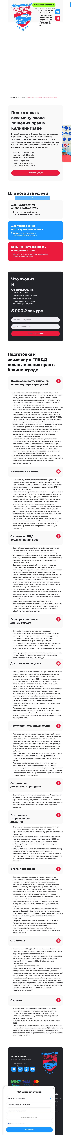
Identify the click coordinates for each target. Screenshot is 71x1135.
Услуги (20, 97)
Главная (12, 97)
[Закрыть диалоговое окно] (54, 1088)
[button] (43, 5)
